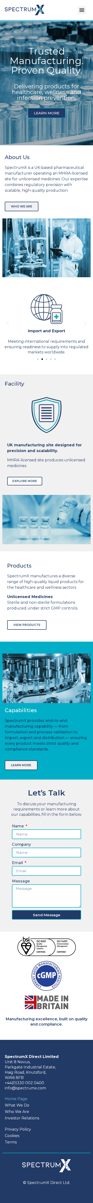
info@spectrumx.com (25, 1088)
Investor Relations (22, 1118)
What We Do (17, 1105)
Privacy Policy (18, 1129)
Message (21, 881)
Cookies (12, 1135)
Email (18, 863)
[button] (82, 10)
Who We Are (17, 1111)
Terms (11, 1142)
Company (21, 844)
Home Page (16, 1099)
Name (18, 826)
